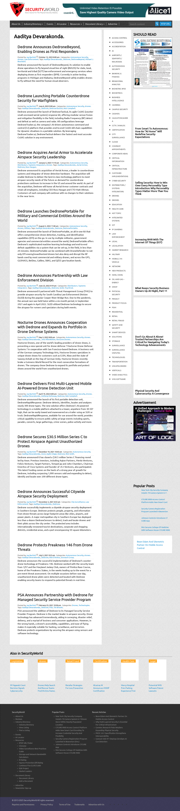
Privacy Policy (46, 804)
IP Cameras (117, 229)
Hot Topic (116, 213)
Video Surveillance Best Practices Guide (32, 750)
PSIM (114, 307)
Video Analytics (119, 374)
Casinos (116, 113)
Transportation (119, 361)
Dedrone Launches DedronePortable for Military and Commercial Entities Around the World (54, 216)
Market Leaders (25, 771)
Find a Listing (24, 730)
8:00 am (49, 57)
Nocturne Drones (63, 339)
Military (27, 228)
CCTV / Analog (118, 125)
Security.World (30, 800)
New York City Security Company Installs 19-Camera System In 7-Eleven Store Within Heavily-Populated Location (154, 491)
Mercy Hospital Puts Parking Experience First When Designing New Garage (128, 691)
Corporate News (120, 153)
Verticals (116, 370)
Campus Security (120, 109)
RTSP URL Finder (26, 743)
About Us (16, 24)
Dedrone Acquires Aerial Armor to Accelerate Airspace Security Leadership (55, 154)
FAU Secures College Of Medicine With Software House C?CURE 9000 (155, 528)
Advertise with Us (96, 804)
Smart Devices (118, 332)
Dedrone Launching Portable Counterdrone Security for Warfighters (53, 98)
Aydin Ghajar (52, 454)
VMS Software (119, 379)
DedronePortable (70, 228)
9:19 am (48, 285)
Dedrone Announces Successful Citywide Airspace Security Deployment (51, 493)
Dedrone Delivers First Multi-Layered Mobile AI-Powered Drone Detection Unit (55, 385)
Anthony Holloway (49, 396)
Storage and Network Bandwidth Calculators (32, 755)
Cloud (115, 142)
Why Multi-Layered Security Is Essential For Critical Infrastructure (111, 723)
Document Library (94, 24)
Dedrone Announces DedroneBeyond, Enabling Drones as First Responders (49, 49)
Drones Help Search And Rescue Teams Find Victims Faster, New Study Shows (46, 689)
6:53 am (49, 502)
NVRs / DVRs (117, 275)
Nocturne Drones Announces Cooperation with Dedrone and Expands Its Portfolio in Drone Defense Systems (52, 327)
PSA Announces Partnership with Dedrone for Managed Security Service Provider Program (55, 597)
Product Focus (119, 303)
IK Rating (22, 760)
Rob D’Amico (54, 557)
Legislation (117, 245)
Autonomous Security (79, 57)
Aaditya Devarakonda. (53, 59)
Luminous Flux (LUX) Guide (30, 765)
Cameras (116, 105)
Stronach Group (67, 557)
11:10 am (49, 163)
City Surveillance (78, 502)
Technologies (84, 605)
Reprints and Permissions (23, 804)
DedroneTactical (56, 108)
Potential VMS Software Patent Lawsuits (156, 688)
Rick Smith (70, 454)
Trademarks (79, 804)
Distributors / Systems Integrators (32, 165)
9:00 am (47, 106)
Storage (116, 341)
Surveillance (118, 345)
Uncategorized (119, 366)
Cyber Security (119, 180)
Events (50, 24)
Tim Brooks (58, 607)
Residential (117, 312)
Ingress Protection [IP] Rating (31, 762)
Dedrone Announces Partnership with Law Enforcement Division (53, 277)
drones (20, 59)
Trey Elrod (69, 288)
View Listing (24, 727)
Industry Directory (33, 24)
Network (116, 266)
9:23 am (47, 555)
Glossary (22, 746)
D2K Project (24, 768)
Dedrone (66, 59)
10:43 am (50, 451)
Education (117, 204)
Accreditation (119, 46)
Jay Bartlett (31, 57)
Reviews (18, 719)
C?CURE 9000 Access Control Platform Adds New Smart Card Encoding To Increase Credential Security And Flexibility (154, 500)
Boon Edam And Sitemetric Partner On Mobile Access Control (111, 717)
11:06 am (48, 226)
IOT (113, 225)
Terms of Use (64, 804)
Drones (75, 605)
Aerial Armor (82, 165)
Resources (75, 24)
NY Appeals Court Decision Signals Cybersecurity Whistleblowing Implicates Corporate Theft (18, 692)
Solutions (117, 336)
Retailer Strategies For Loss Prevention (74, 686)
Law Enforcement (31, 59)
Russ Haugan (31, 167)
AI (113, 51)
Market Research (120, 250)
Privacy (115, 299)
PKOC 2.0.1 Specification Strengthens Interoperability (111, 734)
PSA (51, 607)
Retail (115, 316)
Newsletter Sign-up (23, 788)
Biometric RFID (119, 88)
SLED (62, 288)
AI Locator (62, 24)
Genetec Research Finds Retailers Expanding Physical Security (109, 728)
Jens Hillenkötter (48, 339)
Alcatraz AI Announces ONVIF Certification (101, 688)
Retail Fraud (118, 320)
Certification (118, 130)
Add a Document (26, 781)
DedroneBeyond (78, 59)
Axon (43, 454)
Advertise (112, 24)
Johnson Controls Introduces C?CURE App (154, 519)
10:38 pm (50, 605)
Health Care (117, 209)
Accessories (117, 42)
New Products (119, 270)
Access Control (119, 38)
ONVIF (114, 287)
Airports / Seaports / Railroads (117, 58)
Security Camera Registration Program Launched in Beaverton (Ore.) (154, 510)
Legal (114, 241)
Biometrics (117, 93)
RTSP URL (165, 23)
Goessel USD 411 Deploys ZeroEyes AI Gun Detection (111, 740)
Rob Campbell (69, 108)
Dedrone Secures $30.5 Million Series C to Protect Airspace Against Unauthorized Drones (52, 441)
